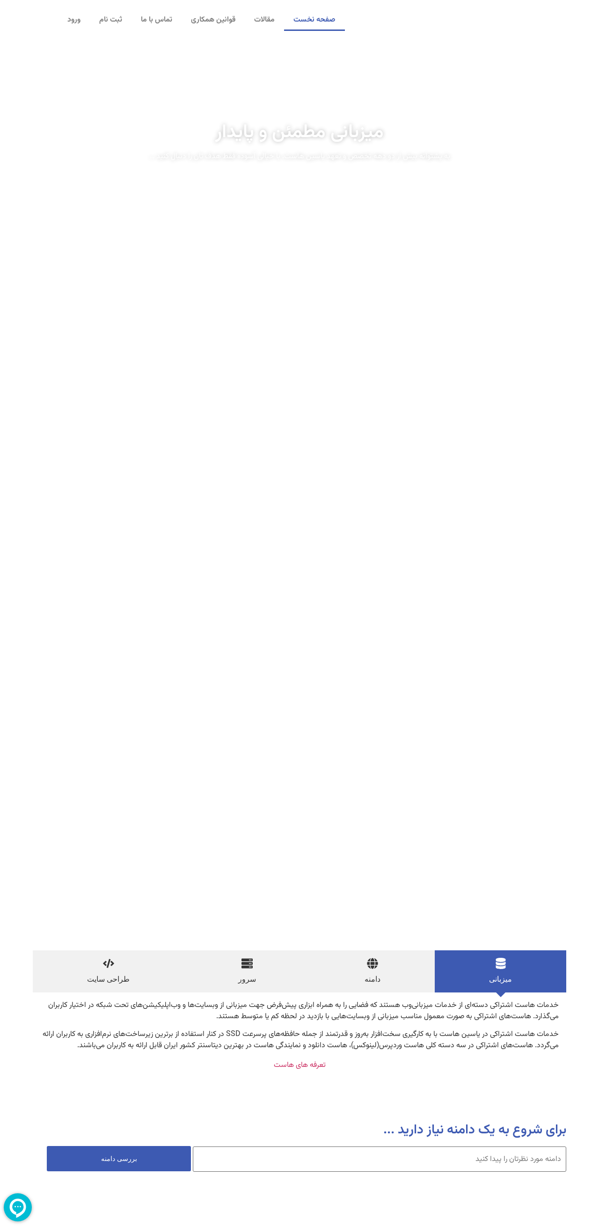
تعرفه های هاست (300, 1065)
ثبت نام (110, 20)
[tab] (500, 971)
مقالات (264, 20)
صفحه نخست (314, 20)
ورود (73, 20)
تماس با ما (156, 20)
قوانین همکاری (213, 20)
